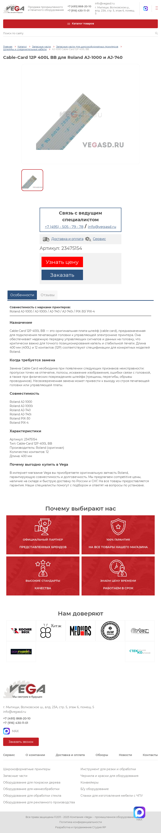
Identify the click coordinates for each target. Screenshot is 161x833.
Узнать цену (62, 262)
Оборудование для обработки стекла (32, 796)
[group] (81, 114)
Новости (125, 755)
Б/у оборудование (94, 789)
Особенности (22, 295)
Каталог (22, 46)
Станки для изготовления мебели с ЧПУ (111, 796)
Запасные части (41, 46)
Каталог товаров (83, 23)
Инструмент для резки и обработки (108, 769)
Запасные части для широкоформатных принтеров (87, 46)
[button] (156, 33)
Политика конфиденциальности (80, 822)
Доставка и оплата (67, 239)
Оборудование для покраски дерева (31, 782)
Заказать (62, 275)
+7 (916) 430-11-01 (79, 10)
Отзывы (48, 295)
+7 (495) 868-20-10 (79, 6)
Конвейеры (89, 782)
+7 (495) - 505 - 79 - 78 (64, 227)
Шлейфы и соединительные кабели (25, 49)
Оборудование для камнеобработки (31, 789)
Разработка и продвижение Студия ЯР (80, 827)
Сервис (99, 239)
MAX (15, 731)
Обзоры (102, 755)
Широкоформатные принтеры (26, 769)
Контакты (150, 755)
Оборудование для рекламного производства (39, 802)
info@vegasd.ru (105, 3)
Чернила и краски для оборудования (109, 776)
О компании (35, 755)
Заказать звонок (21, 742)
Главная (7, 46)
